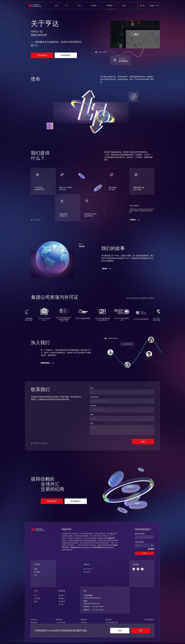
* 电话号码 (93, 406)
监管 (35, 575)
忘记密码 (151, 549)
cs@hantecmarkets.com (91, 603)
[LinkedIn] (134, 569)
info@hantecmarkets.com (92, 598)
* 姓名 (91, 388)
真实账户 (62, 595)
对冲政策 (84, 622)
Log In (152, 5)
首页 (56, 5)
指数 (35, 601)
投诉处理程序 (149, 620)
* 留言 (91, 423)
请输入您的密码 (139, 542)
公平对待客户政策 (111, 622)
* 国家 (91, 414)
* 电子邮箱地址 (94, 397)
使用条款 (108, 620)
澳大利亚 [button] (93, 418)
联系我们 (34, 620)
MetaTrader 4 (88, 569)
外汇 (35, 595)
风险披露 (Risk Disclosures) (80, 547)
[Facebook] (142, 569)
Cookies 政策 (61, 622)
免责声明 (84, 620)
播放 (136, 34)
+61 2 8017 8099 (97, 607)
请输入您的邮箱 (139, 533)
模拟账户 (62, 598)
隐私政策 (34, 622)
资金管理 (62, 601)
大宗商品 (37, 598)
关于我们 (37, 572)
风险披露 (59, 620)
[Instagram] (138, 569)
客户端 (61, 605)
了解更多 (133, 220)
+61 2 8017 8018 (97, 610)
